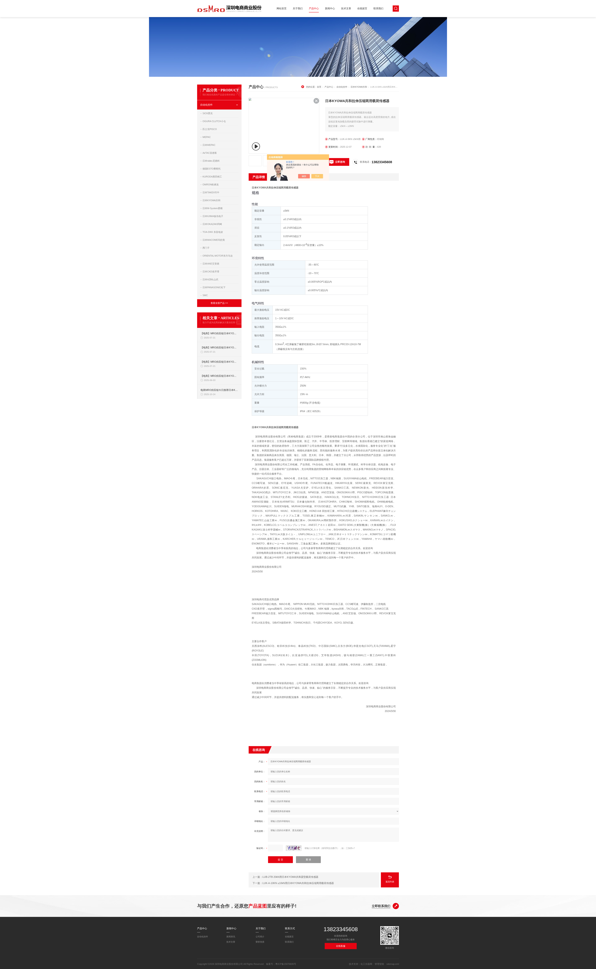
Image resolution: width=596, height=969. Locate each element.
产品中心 (314, 8)
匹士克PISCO (210, 129)
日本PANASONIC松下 (214, 287)
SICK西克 (208, 113)
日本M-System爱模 (213, 208)
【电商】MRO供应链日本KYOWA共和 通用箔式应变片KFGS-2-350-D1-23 (219, 361)
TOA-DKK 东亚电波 (213, 232)
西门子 (206, 247)
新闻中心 (330, 8)
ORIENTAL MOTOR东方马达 (218, 255)
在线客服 (340, 946)
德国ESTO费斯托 (212, 168)
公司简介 (260, 936)
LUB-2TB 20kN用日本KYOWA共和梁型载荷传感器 (290, 877)
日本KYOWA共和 (211, 200)
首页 (319, 87)
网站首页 (282, 8)
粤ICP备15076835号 (285, 964)
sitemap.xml (392, 964)
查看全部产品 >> (219, 303)
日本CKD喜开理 (211, 271)
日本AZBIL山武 (210, 279)
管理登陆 (379, 964)
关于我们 (298, 8)
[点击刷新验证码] (293, 848)
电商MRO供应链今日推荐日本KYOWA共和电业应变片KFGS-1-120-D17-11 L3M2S (219, 390)
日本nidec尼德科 (211, 160)
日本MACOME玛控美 (214, 240)
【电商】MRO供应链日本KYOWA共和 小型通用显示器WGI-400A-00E (219, 376)
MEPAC (207, 137)
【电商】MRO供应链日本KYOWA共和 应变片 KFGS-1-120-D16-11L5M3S (219, 347)
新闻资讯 (230, 936)
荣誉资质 (260, 942)
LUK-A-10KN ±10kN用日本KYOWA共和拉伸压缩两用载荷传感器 (298, 883)
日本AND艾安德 (211, 263)
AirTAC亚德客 (210, 153)
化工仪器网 (366, 964)
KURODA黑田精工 (212, 176)
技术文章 (346, 8)
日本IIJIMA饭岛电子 (213, 216)
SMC (205, 295)
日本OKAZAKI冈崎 (212, 224)
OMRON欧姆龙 (211, 184)
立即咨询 (340, 162)
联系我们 (378, 8)
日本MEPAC (209, 145)
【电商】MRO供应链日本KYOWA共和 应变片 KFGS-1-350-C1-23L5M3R (219, 333)
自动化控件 (206, 104)
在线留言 (362, 8)
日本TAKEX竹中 (211, 192)
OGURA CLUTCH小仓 (214, 121)
